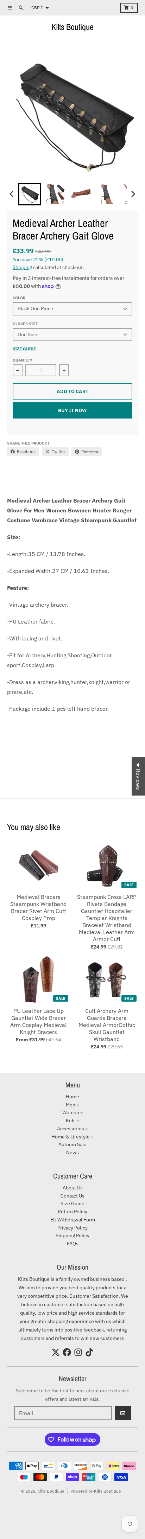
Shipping (22, 267)
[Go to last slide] (12, 194)
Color (19, 297)
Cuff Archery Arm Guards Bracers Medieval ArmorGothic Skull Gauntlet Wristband (106, 1024)
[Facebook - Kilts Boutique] (67, 1352)
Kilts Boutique (72, 26)
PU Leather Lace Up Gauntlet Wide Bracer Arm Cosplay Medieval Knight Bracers (38, 1021)
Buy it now (72, 410)
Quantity (22, 360)
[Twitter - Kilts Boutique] (55, 1352)
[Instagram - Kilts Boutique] (78, 1352)
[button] (29, 194)
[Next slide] (133, 194)
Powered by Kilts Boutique (95, 1491)
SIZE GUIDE (24, 348)
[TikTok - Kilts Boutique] (89, 1352)
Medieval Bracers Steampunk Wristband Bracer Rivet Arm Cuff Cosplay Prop (38, 907)
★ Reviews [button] (138, 776)
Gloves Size (25, 323)
